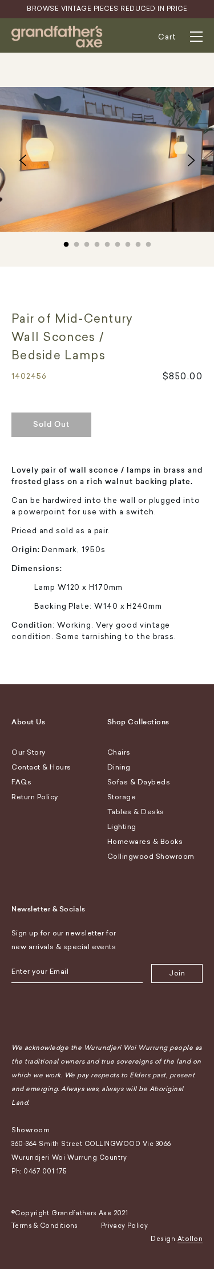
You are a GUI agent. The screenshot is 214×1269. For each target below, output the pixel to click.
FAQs (21, 782)
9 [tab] (148, 242)
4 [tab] (97, 242)
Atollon (190, 1239)
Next (191, 160)
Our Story (28, 752)
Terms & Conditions (44, 1226)
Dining (119, 767)
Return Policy (34, 797)
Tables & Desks (135, 811)
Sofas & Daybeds (139, 782)
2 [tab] (76, 242)
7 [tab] (128, 242)
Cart (167, 37)
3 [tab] (87, 242)
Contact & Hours (41, 767)
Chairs (119, 752)
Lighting (121, 826)
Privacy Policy (124, 1226)
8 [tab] (138, 242)
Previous (23, 160)
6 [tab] (117, 242)
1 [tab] (66, 242)
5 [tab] (107, 242)
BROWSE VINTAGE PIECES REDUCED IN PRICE (107, 9)
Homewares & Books (145, 841)
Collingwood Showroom (151, 856)
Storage (121, 797)
